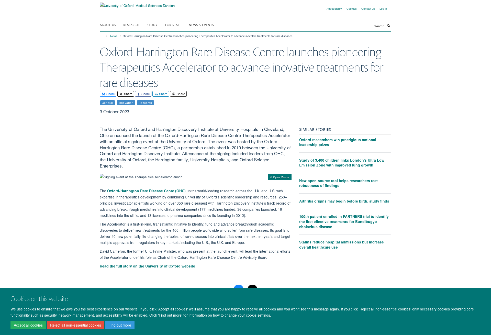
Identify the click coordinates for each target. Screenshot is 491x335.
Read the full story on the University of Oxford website (147, 266)
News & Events (201, 24)
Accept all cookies (28, 325)
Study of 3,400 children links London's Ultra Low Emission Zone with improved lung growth (341, 163)
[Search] (388, 25)
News (113, 36)
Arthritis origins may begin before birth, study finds (344, 201)
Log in (383, 8)
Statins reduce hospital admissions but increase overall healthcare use (341, 244)
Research (131, 24)
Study (152, 24)
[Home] (104, 36)
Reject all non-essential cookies (75, 325)
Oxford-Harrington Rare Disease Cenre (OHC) (146, 190)
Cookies (352, 8)
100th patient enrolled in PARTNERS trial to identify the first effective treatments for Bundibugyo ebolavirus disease (344, 221)
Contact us (368, 8)
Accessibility (334, 8)
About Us (108, 24)
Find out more (119, 325)
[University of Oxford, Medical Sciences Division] (137, 3)
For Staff (173, 24)
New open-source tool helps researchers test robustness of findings (338, 183)
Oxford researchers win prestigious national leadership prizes (337, 142)
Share (110, 94)
